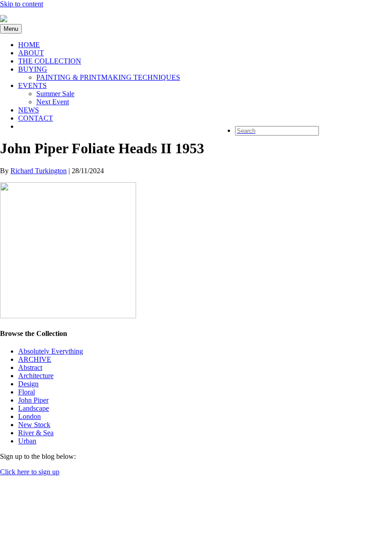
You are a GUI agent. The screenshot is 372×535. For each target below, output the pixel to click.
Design (28, 384)
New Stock (34, 424)
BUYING (32, 69)
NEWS (28, 110)
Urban (27, 441)
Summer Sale (55, 93)
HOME (29, 45)
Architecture (36, 375)
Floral (26, 392)
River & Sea (36, 433)
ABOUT (31, 53)
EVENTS (32, 85)
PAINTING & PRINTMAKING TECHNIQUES (108, 77)
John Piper (33, 400)
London (29, 416)
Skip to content (21, 4)
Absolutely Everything (50, 351)
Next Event (52, 102)
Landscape (33, 408)
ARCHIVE (34, 359)
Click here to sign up (29, 472)
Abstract (30, 367)
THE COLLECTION (49, 61)
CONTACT (35, 118)
